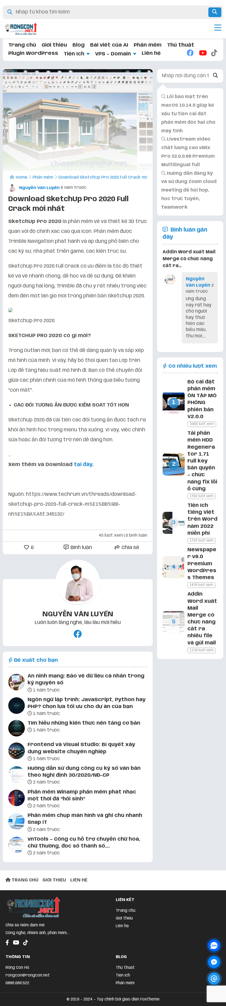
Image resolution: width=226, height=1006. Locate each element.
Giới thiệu (54, 45)
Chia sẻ (129, 547)
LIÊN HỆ (78, 880)
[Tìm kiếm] (214, 12)
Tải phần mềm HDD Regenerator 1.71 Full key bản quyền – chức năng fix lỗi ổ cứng (202, 461)
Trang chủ (22, 45)
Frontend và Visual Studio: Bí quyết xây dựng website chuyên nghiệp (81, 748)
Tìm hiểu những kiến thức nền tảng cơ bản (84, 723)
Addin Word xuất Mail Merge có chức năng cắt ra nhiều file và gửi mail (202, 618)
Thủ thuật (180, 45)
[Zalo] (214, 945)
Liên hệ (151, 53)
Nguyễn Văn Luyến (39, 188)
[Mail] (214, 978)
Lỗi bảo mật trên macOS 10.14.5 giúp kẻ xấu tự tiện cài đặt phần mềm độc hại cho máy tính (188, 114)
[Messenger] (214, 962)
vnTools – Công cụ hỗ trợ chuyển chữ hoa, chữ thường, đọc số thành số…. (84, 843)
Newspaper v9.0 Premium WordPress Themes (201, 563)
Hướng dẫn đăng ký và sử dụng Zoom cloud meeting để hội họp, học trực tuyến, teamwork (189, 190)
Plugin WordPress (33, 53)
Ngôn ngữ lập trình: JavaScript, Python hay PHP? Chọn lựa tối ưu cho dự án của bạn (87, 703)
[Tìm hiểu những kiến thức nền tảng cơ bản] (16, 729)
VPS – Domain (113, 54)
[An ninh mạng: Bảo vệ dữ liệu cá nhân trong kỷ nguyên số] (16, 683)
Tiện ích (74, 54)
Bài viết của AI (109, 45)
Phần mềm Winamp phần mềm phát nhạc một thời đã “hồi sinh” (82, 795)
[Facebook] (190, 53)
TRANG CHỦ (24, 880)
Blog (78, 45)
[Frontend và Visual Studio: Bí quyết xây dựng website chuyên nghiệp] (16, 752)
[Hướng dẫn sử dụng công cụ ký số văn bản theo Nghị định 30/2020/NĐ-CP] (16, 775)
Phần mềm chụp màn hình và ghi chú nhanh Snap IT (85, 819)
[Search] (215, 76)
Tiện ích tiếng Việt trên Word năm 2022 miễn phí (202, 519)
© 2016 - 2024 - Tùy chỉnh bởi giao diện (103, 999)
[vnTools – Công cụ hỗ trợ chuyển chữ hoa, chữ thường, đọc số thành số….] (16, 846)
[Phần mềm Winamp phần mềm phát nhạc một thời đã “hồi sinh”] (16, 799)
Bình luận (80, 547)
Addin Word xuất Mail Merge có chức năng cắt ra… (189, 259)
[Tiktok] (214, 53)
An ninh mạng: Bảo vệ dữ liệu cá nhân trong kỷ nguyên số (86, 679)
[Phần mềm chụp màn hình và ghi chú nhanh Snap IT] (16, 822)
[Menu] (217, 28)
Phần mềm (148, 45)
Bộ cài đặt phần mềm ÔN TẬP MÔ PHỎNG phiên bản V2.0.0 (202, 399)
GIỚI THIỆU (54, 880)
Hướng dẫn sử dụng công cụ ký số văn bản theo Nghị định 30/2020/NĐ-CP (84, 772)
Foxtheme (150, 999)
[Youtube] (202, 53)
